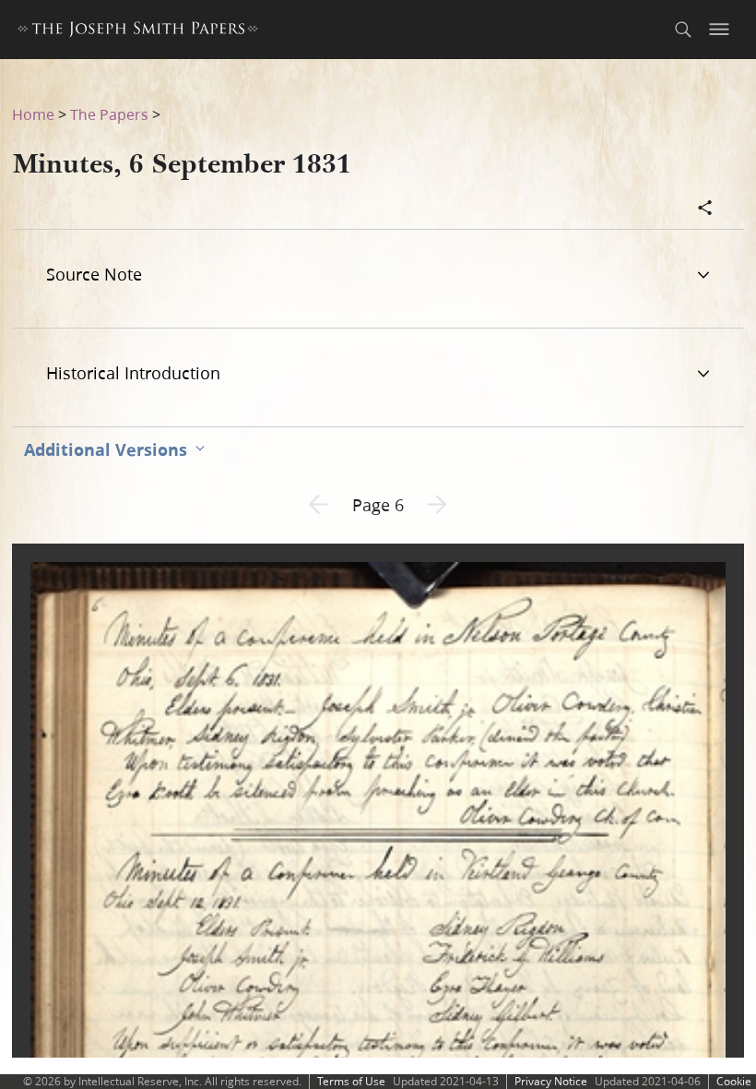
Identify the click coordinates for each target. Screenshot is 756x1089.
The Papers (109, 114)
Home (33, 114)
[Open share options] (705, 209)
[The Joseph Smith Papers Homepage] (138, 31)
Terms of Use (351, 1081)
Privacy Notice (550, 1081)
